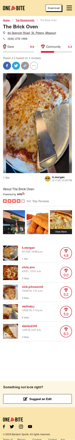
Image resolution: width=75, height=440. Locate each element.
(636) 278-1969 (17, 39)
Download (54, 8)
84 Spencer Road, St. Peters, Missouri (32, 33)
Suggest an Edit (40, 399)
